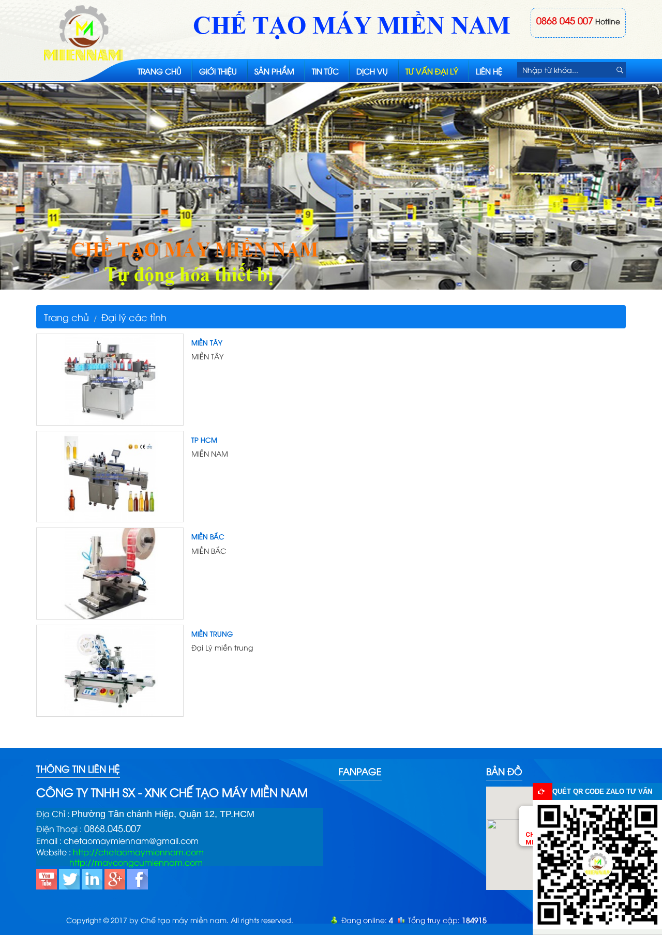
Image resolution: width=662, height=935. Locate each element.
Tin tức (325, 71)
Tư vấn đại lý (431, 71)
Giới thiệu (218, 71)
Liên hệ (489, 71)
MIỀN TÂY (206, 342)
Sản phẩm (274, 71)
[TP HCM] (110, 475)
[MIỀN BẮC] (110, 572)
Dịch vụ (372, 71)
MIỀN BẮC (207, 536)
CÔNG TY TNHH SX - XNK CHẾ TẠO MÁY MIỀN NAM (172, 792)
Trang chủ (160, 71)
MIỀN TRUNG (212, 633)
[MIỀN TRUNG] (110, 669)
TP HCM (204, 439)
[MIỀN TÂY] (110, 378)
